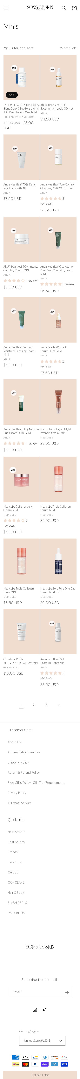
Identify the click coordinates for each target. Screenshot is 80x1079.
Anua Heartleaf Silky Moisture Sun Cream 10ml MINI (21, 431)
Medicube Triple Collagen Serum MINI (55, 508)
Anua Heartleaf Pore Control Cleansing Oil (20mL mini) (57, 186)
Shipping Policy (18, 762)
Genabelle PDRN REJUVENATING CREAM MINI (21, 661)
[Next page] (59, 705)
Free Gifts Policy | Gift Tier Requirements (36, 782)
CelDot (13, 872)
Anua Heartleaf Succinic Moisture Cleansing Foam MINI (19, 351)
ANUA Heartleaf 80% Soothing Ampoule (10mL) (56, 107)
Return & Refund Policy (24, 772)
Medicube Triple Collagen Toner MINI (18, 590)
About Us (14, 742)
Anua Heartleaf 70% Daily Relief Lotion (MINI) (19, 186)
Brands (12, 852)
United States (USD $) (37, 1041)
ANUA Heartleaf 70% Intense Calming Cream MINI (20, 268)
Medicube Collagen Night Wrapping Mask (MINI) (55, 431)
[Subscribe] (67, 992)
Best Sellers (16, 842)
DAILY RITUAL (17, 913)
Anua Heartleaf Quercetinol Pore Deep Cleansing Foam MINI (57, 270)
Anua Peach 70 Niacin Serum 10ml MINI (54, 349)
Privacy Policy (17, 793)
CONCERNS (16, 882)
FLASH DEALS (17, 903)
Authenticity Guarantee (24, 752)
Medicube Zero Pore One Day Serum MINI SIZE (57, 590)
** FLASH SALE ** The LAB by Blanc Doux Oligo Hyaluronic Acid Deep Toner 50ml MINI (21, 108)
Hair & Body (16, 892)
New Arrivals (16, 832)
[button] (6, 8)
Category (14, 862)
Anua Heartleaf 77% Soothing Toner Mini (52, 661)
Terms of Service (20, 803)
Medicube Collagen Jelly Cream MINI (18, 508)
